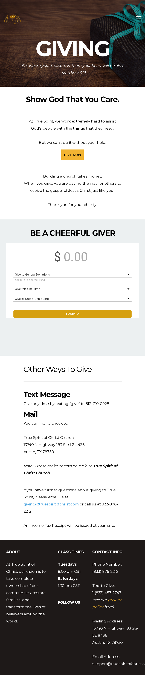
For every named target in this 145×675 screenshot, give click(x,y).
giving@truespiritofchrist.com (51, 504)
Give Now (72, 155)
